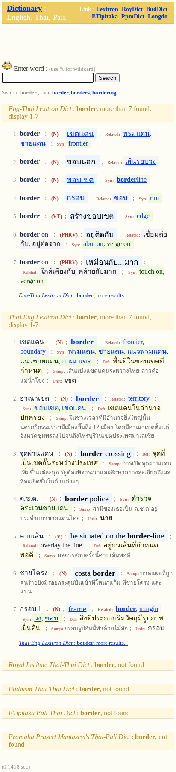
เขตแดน (80, 133)
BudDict (156, 9)
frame (77, 608)
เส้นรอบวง (140, 161)
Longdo (157, 16)
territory (139, 398)
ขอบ (120, 198)
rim (154, 198)
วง (37, 618)
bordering (104, 93)
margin (148, 608)
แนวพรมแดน (147, 351)
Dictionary (24, 8)
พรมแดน (136, 133)
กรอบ (76, 197)
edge (143, 215)
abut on (93, 244)
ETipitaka (105, 16)
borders (80, 93)
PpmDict (132, 16)
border (60, 93)
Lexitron (107, 9)
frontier (78, 143)
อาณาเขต (76, 361)
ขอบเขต (80, 179)
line (132, 179)
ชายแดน (33, 143)
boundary (33, 351)
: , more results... (73, 295)
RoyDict (132, 9)
